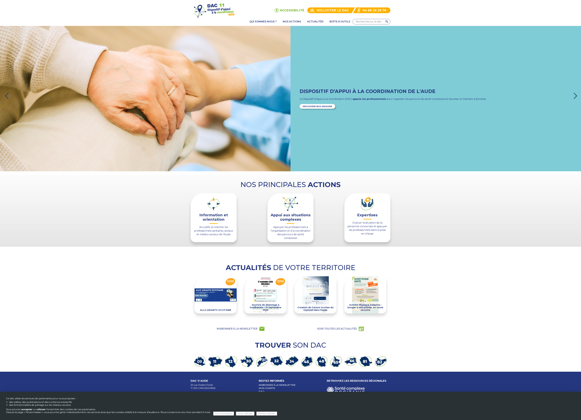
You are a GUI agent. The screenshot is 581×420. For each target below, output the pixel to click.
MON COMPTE (267, 388)
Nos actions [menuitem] (292, 21)
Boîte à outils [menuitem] (340, 21)
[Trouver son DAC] (290, 361)
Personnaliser (266, 413)
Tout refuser (245, 413)
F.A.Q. (262, 391)
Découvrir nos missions (317, 106)
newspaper (340, 329)
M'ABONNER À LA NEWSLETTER (277, 385)
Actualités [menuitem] (315, 21)
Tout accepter (223, 413)
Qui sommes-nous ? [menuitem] (263, 21)
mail (241, 329)
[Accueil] (214, 10)
